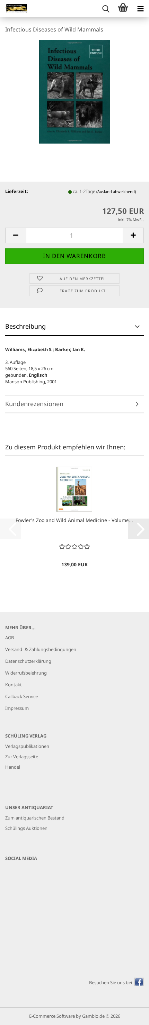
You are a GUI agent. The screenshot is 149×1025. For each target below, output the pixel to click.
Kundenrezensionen (34, 404)
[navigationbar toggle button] (140, 8)
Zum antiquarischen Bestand (34, 818)
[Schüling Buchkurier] (14, 8)
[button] (15, 235)
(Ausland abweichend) (116, 191)
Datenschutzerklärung (28, 661)
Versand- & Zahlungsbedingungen (40, 649)
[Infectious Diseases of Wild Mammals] (74, 91)
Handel (12, 767)
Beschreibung (25, 326)
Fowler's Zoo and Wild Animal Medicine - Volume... (74, 520)
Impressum (17, 708)
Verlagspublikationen (27, 746)
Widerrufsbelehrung (26, 673)
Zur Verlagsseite (21, 756)
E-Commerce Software (52, 1016)
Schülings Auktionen (26, 828)
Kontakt (13, 684)
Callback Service (21, 696)
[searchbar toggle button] (105, 8)
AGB (9, 637)
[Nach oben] (130, 1014)
